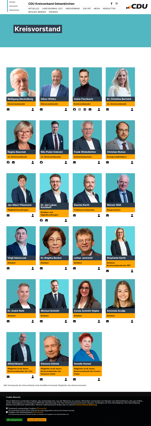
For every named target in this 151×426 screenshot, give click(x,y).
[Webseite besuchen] (85, 110)
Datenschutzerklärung (86, 404)
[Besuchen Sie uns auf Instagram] (116, 4)
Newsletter (109, 8)
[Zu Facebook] (75, 110)
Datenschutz (14, 10)
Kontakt (12, 2)
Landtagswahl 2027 (52, 8)
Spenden (53, 12)
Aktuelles (33, 8)
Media (97, 8)
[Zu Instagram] (80, 110)
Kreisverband (73, 8)
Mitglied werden (37, 12)
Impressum (13, 6)
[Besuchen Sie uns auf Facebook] (111, 4)
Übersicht (41, 408)
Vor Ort (87, 8)
